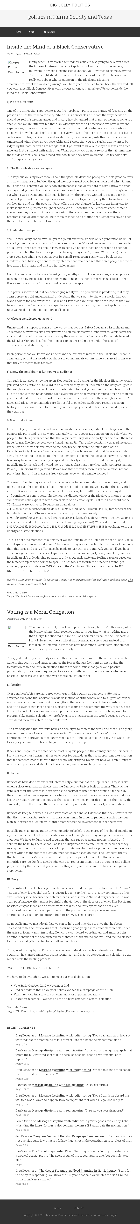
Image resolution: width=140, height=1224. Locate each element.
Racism (70, 1011)
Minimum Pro (54, 1215)
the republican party (85, 596)
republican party (65, 596)
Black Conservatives (32, 596)
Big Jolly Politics (70, 5)
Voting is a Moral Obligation (40, 611)
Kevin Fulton (27, 1011)
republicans (82, 1011)
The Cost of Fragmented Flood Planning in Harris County (70, 1151)
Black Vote (50, 596)
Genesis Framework (79, 1215)
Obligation (59, 1011)
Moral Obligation (44, 1011)
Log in (113, 1215)
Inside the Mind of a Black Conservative (55, 46)
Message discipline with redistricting (65, 1035)
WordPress (101, 1215)
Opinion (24, 592)
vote (91, 1011)
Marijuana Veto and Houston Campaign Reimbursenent (70, 1136)
